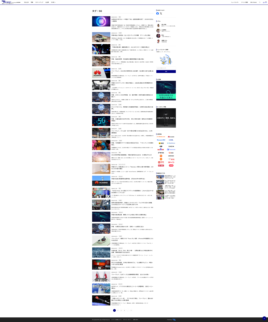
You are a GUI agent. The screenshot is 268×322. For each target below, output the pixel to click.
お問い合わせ (135, 319)
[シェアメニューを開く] (264, 318)
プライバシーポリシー (127, 319)
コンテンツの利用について (116, 319)
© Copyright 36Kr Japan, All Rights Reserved (101, 319)
